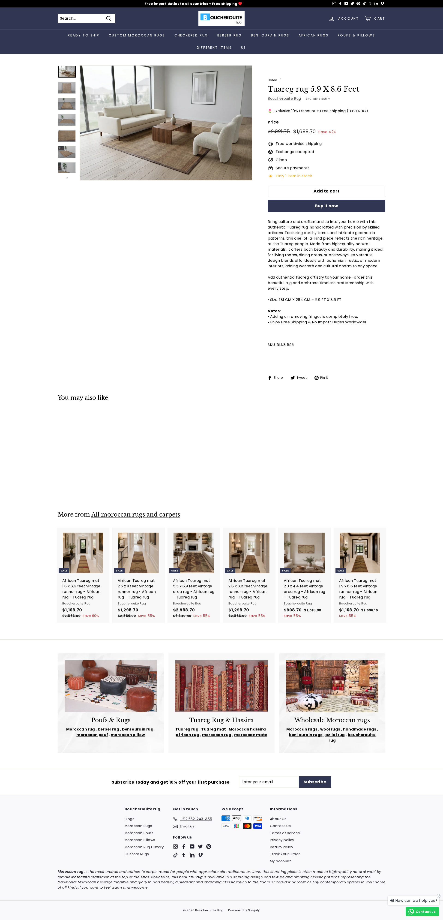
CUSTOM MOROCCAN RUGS (137, 35)
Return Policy (281, 847)
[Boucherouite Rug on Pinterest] (208, 846)
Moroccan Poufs (139, 832)
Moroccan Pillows (140, 839)
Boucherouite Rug (284, 98)
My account (280, 861)
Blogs (129, 818)
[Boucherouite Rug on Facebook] (183, 846)
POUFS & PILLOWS (356, 35)
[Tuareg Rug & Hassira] (221, 686)
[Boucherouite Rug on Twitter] (200, 846)
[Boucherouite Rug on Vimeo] (200, 855)
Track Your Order (285, 853)
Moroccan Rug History (144, 847)
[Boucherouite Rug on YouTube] (192, 846)
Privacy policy (282, 839)
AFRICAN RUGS (314, 35)
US (243, 47)
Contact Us (280, 825)
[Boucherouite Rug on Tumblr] (183, 855)
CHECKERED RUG (191, 35)
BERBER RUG (229, 35)
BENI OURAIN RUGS (270, 35)
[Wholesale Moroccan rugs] (332, 686)
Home (272, 80)
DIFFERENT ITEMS (214, 47)
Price (273, 122)
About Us (278, 818)
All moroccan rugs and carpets (135, 514)
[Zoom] (166, 123)
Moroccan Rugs (138, 825)
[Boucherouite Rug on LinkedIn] (192, 855)
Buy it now (326, 206)
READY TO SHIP (83, 35)
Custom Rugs (137, 853)
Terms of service (285, 832)
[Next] (67, 176)
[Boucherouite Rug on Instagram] (175, 846)
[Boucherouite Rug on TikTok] (175, 855)
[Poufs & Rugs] (111, 686)
